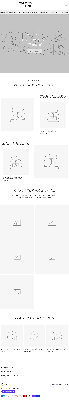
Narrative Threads (11, 388)
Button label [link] (34, 51)
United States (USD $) (60, 384)
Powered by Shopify (22, 388)
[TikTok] (6, 384)
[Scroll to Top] (66, 392)
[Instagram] (2, 384)
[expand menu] (2, 4)
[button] (66, 5)
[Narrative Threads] (25, 5)
